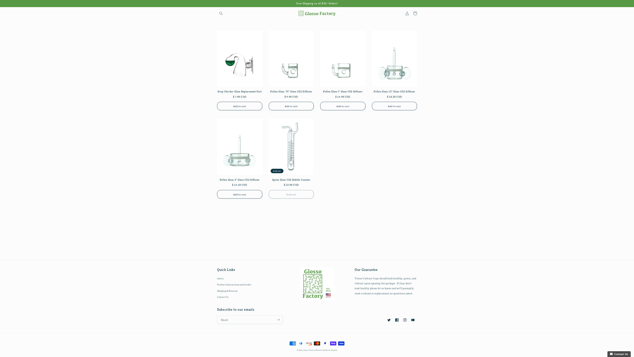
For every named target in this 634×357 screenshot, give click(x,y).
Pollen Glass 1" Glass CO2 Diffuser (342, 91)
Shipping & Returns (227, 290)
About (220, 278)
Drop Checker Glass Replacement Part (240, 91)
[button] (221, 13)
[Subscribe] (278, 320)
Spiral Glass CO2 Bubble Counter (291, 179)
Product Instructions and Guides (234, 284)
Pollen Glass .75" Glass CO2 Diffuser (291, 91)
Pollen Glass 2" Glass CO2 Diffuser (240, 179)
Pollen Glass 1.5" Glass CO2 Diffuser (394, 91)
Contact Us (223, 296)
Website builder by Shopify (326, 350)
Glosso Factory (309, 350)
